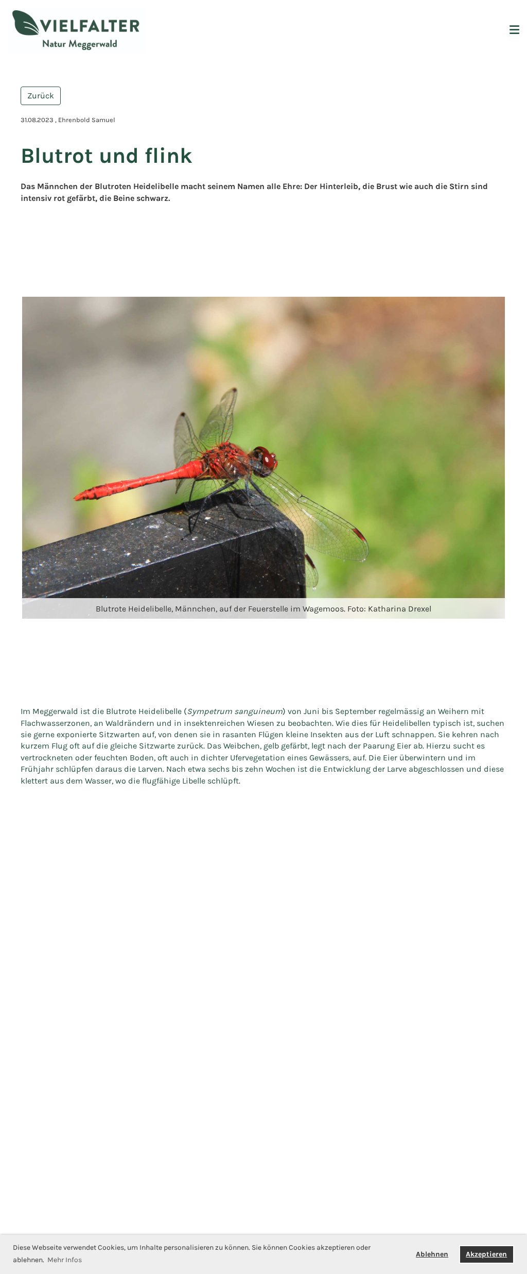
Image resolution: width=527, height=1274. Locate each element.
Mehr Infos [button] (64, 1259)
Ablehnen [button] (432, 1254)
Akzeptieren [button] (486, 1254)
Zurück (40, 95)
